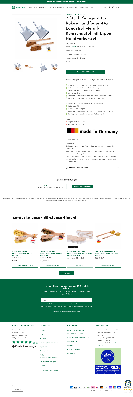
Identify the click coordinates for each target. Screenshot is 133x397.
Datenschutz (44, 351)
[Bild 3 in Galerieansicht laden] (43, 67)
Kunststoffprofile (73, 349)
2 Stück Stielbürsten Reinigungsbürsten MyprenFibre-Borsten (24, 253)
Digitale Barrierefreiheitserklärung (49, 356)
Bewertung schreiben (82, 186)
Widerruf (43, 339)
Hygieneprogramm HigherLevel (78, 337)
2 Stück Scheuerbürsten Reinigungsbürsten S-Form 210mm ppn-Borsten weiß (80, 253)
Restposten (71, 353)
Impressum (44, 347)
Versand (74, 46)
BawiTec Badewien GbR (101, 390)
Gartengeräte (72, 341)
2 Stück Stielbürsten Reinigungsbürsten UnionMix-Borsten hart (51, 253)
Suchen (42, 330)
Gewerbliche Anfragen (48, 362)
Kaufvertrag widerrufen (49, 371)
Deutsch (16, 389)
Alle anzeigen (66, 273)
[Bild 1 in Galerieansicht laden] (18, 67)
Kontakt (42, 366)
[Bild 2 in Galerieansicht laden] (30, 67)
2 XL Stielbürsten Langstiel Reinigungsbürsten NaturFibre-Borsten (106, 253)
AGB (41, 335)
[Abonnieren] (90, 300)
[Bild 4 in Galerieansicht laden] (55, 67)
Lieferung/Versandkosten (49, 343)
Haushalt (70, 345)
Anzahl (68, 61)
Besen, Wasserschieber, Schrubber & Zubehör (75, 332)
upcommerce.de (117, 390)
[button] (38, 7)
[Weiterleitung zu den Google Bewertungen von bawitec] (25, 347)
